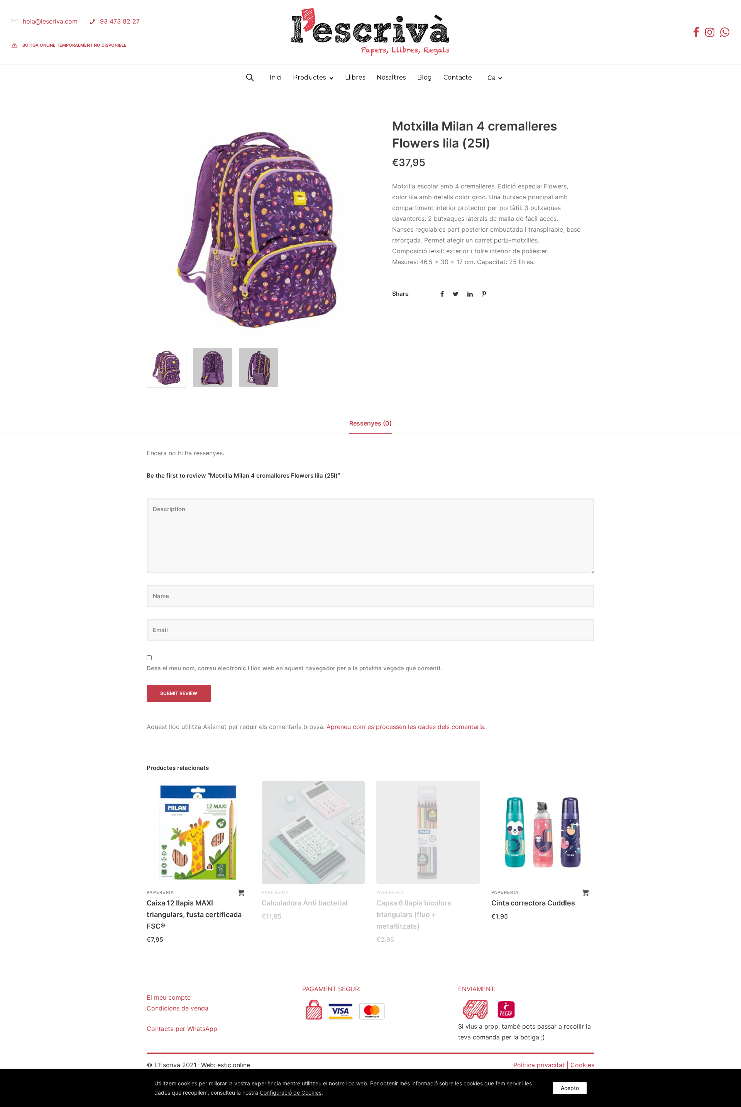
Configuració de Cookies (290, 1092)
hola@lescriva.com (50, 21)
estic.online (233, 1065)
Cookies (582, 1065)
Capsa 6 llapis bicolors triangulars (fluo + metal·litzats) (413, 914)
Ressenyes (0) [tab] (370, 423)
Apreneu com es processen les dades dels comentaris (405, 727)
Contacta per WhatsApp (182, 1028)
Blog (424, 77)
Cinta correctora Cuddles (533, 903)
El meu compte (169, 997)
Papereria (160, 892)
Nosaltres (391, 77)
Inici (275, 77)
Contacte (457, 77)
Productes (309, 77)
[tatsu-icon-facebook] (696, 32)
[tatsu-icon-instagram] (709, 32)
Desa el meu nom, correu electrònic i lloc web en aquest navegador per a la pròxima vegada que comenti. (294, 668)
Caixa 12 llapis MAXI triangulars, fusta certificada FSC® (194, 914)
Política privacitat (539, 1065)
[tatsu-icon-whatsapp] (724, 32)
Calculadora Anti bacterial (305, 903)
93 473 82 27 (120, 21)
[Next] (365, 229)
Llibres (355, 77)
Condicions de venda (177, 1008)
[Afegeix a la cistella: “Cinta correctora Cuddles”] (585, 893)
